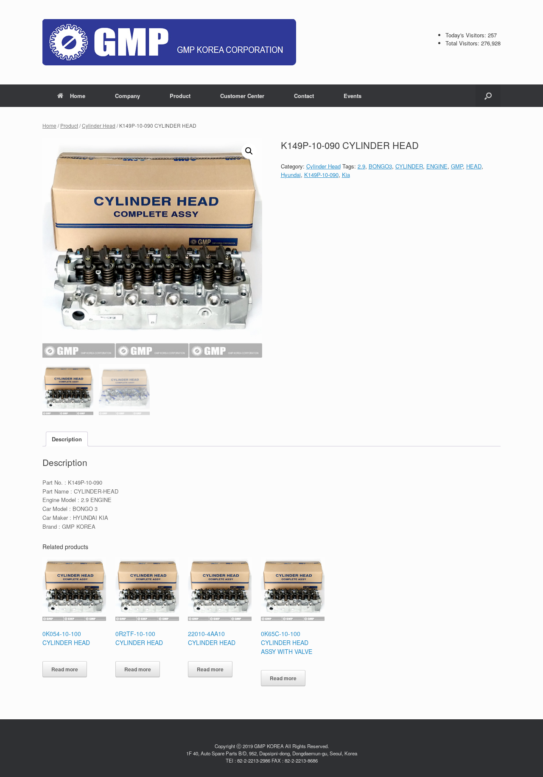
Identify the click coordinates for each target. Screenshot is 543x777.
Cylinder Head (98, 125)
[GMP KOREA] (169, 42)
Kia (346, 175)
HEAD (473, 166)
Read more (64, 669)
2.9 (361, 166)
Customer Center (242, 96)
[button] (488, 95)
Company (127, 96)
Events (352, 96)
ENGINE (437, 166)
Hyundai (291, 175)
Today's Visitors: (466, 35)
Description (67, 439)
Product (180, 96)
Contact (304, 96)
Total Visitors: (463, 43)
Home (77, 96)
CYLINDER (409, 166)
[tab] (67, 439)
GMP (457, 166)
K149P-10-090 (321, 175)
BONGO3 (380, 166)
